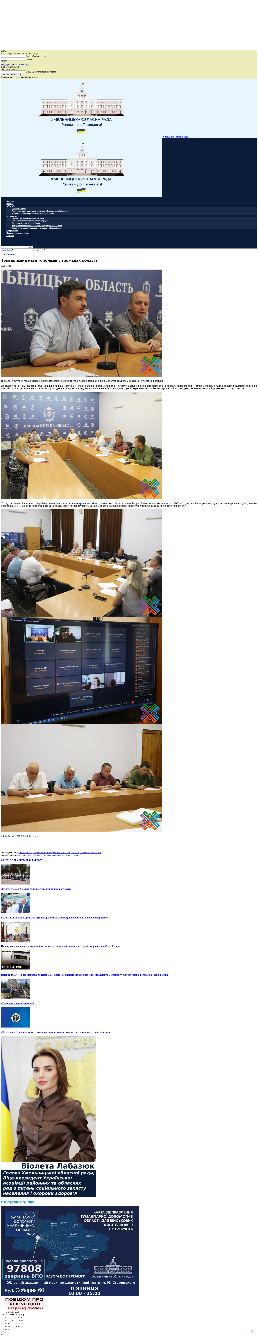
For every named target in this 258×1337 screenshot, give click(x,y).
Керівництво (11, 216)
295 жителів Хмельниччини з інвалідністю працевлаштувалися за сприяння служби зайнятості (56, 1032)
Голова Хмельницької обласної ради (28, 218)
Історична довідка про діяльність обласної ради (33, 213)
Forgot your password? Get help (14, 64)
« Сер (3, 1332)
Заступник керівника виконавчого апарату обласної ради (37, 225)
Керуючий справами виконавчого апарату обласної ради (37, 228)
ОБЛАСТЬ (10, 206)
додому (3, 250)
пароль (29, 59)
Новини (9, 203)
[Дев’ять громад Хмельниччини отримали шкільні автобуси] (15, 884)
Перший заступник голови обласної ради (29, 220)
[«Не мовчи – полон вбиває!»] (15, 998)
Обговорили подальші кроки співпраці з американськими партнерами (48, 855)
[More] (59, 840)
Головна (10, 201)
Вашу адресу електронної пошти (41, 72)
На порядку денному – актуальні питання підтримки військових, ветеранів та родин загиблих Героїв (60, 946)
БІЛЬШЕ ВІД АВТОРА (30, 860)
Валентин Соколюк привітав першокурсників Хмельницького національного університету (54, 917)
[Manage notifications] (252, 1331)
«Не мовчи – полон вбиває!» (17, 1003)
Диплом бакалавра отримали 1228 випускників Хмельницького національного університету (59, 852)
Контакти (10, 235)
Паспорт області (19, 208)
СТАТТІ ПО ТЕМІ (10, 860)
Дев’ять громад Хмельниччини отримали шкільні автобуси (36, 888)
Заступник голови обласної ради (26, 223)
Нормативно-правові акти (17, 233)
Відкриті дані (12, 230)
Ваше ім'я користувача (36, 56)
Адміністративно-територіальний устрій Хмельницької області (39, 211)
